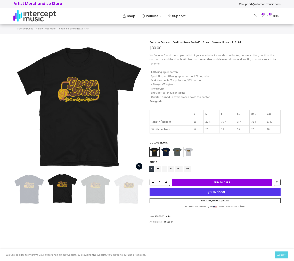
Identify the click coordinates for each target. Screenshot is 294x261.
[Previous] (19, 106)
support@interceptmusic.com (261, 4)
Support (179, 16)
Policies (152, 16)
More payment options (215, 200)
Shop (131, 16)
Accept (281, 255)
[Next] (138, 106)
